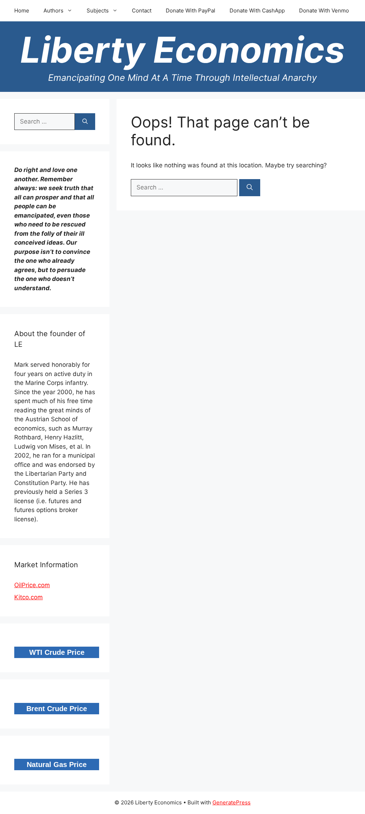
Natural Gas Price (57, 764)
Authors (53, 10)
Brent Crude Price (56, 709)
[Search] (249, 187)
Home (21, 10)
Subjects (98, 10)
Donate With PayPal (190, 10)
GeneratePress (231, 802)
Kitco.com (28, 597)
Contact (141, 10)
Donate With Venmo (324, 10)
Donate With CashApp (257, 10)
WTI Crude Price (56, 652)
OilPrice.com (32, 585)
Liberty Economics (182, 49)
